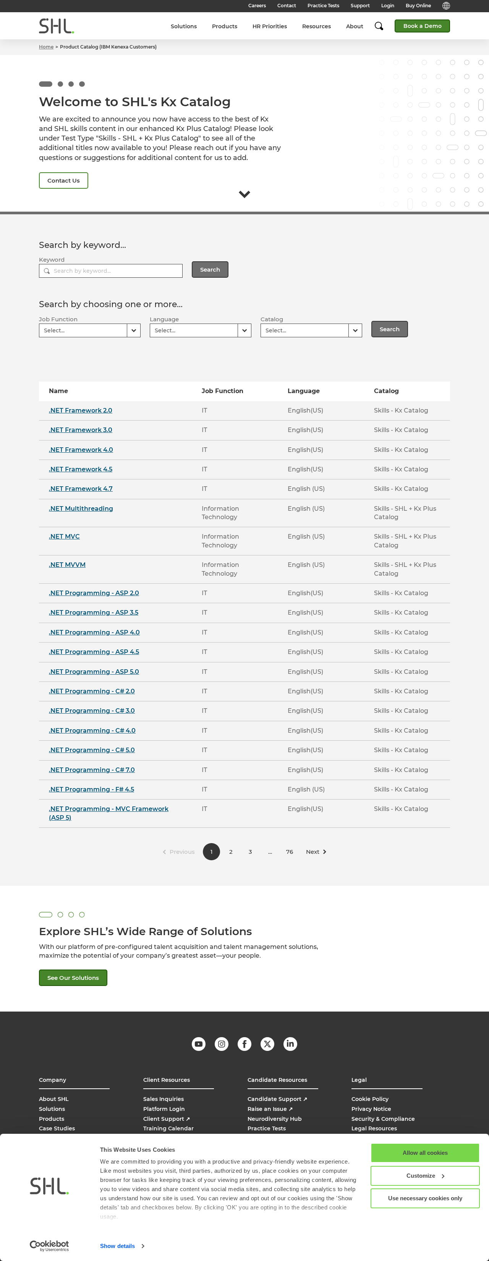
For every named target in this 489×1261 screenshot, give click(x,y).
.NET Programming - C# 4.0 (92, 730)
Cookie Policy (370, 1099)
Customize (420, 1175)
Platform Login (164, 1109)
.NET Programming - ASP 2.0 (94, 593)
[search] (383, 26)
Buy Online (418, 5)
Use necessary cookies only (425, 1198)
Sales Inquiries (163, 1099)
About (354, 26)
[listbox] (90, 330)
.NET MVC (64, 536)
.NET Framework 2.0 (80, 410)
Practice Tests (323, 5)
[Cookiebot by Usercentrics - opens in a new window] (49, 1246)
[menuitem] (183, 26)
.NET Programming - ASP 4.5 (94, 652)
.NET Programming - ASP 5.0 (94, 671)
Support (360, 5)
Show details (117, 1246)
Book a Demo (422, 26)
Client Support (166, 1118)
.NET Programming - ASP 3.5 (93, 612)
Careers (257, 5)
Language (164, 319)
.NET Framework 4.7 (81, 488)
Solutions (184, 26)
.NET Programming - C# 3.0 (92, 710)
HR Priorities (270, 26)
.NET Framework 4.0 (81, 449)
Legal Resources (374, 1128)
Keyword (52, 259)
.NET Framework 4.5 (80, 469)
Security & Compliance (383, 1118)
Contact (286, 5)
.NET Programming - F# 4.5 (91, 789)
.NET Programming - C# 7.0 (92, 770)
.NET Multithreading (81, 508)
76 (289, 851)
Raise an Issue (270, 1109)
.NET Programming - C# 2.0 (92, 691)
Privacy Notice (371, 1109)
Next (312, 851)
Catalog (272, 319)
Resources (316, 26)
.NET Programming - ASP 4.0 (94, 632)
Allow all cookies (425, 1152)
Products (224, 26)
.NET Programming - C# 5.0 (92, 750)
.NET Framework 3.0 (80, 430)
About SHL (53, 1099)
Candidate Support (278, 1099)
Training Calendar (168, 1128)
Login (387, 5)
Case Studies (57, 1128)
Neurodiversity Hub (275, 1118)
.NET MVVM (67, 564)
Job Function (58, 319)
